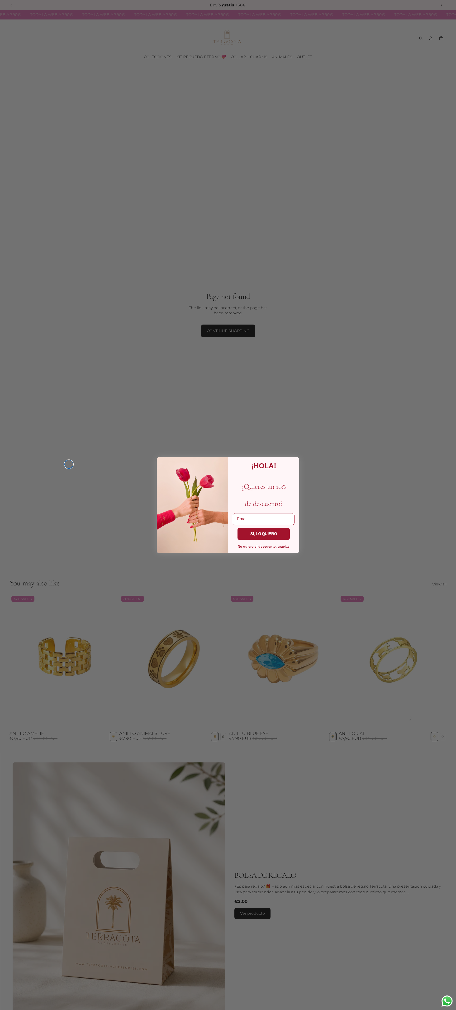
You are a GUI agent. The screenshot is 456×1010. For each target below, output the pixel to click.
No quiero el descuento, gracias (264, 546)
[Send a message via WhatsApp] (447, 1001)
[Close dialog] (69, 464)
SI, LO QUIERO (263, 534)
